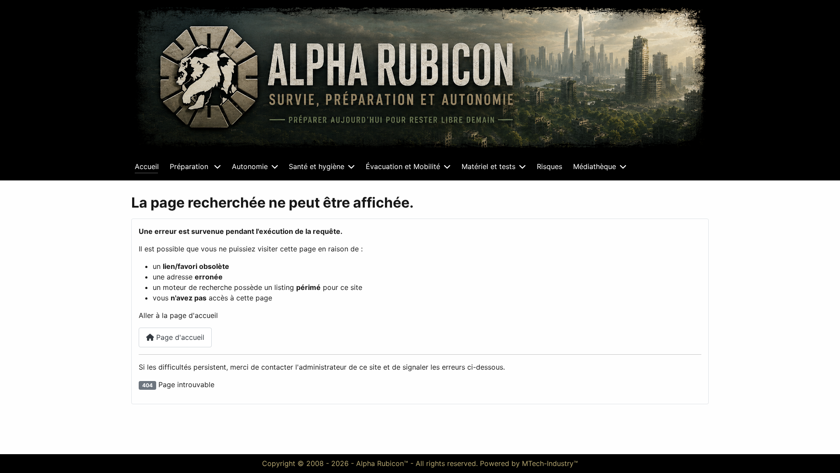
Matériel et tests (488, 166)
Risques (549, 166)
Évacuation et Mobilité (403, 166)
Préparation (190, 166)
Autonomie (250, 166)
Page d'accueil (179, 337)
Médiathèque (594, 166)
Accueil (147, 166)
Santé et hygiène (316, 166)
